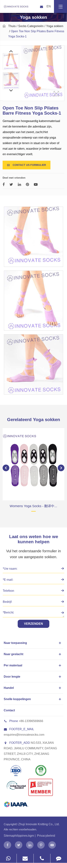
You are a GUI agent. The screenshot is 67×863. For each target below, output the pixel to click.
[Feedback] (58, 858)
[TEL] (42, 858)
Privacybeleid (46, 835)
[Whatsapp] (8, 858)
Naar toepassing (15, 642)
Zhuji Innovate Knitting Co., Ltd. (39, 824)
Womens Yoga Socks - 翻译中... (33, 506)
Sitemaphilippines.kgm (19, 835)
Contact (9, 710)
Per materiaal (13, 665)
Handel (9, 687)
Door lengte (12, 676)
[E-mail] (25, 858)
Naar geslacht (13, 654)
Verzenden (33, 623)
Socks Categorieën (31, 26)
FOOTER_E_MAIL (21, 729)
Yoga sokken (54, 26)
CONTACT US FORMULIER (26, 164)
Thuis (12, 26)
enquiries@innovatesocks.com (24, 734)
